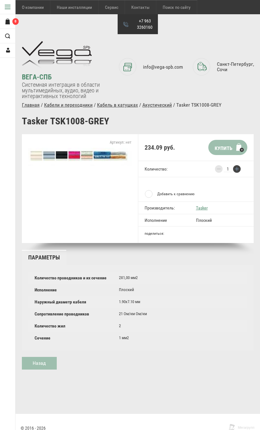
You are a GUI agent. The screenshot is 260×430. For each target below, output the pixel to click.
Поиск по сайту (177, 7)
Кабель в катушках (117, 105)
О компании (33, 7)
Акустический (157, 105)
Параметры (44, 257)
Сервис (111, 7)
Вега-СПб (37, 77)
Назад (39, 363)
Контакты (140, 7)
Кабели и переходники (68, 105)
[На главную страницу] (57, 57)
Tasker (202, 207)
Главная (31, 105)
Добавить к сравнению (175, 194)
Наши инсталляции (74, 7)
